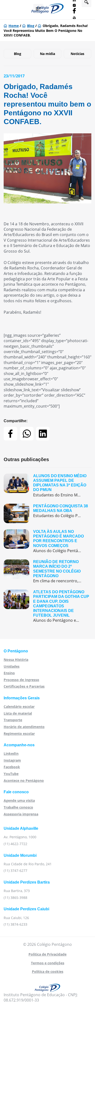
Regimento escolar (19, 733)
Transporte (13, 720)
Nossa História (16, 659)
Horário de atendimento (24, 726)
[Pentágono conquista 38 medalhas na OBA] (47, 513)
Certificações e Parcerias (24, 686)
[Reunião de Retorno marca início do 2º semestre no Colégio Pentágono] (47, 571)
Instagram (12, 760)
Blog (30, 25)
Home (14, 25)
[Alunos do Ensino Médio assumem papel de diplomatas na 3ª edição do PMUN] (47, 486)
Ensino (9, 673)
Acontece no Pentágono (24, 780)
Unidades (11, 666)
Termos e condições (47, 963)
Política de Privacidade (47, 954)
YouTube (11, 773)
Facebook (12, 767)
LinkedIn (11, 753)
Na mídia (47, 53)
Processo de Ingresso (21, 679)
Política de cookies (47, 971)
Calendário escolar (19, 706)
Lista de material (18, 713)
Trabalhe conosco (18, 807)
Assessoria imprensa (21, 814)
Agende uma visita (19, 800)
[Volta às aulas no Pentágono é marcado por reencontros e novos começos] (47, 541)
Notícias (77, 53)
